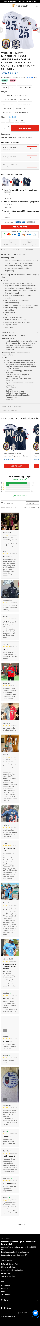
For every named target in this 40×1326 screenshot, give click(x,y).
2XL (22, 121)
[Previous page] (1, 30)
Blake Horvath (24, 104)
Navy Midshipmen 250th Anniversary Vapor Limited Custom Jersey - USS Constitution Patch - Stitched (16, 455)
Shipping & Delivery (9, 1267)
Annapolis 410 (25, 100)
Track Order (6, 1294)
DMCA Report (6, 1308)
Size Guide (13, 117)
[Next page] (38, 30)
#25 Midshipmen (21, 112)
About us (4, 1288)
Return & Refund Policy (10, 1264)
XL (17, 121)
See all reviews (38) (20, 479)
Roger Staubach (9, 100)
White (5, 87)
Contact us (5, 1285)
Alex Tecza (7, 108)
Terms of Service (8, 1276)
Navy (13, 87)
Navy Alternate (24, 87)
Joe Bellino (7, 112)
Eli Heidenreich (21, 108)
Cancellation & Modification (12, 1270)
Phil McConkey (8, 104)
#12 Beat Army (21, 95)
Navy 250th (7, 95)
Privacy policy (6, 1273)
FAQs (3, 1291)
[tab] (1, 48)
